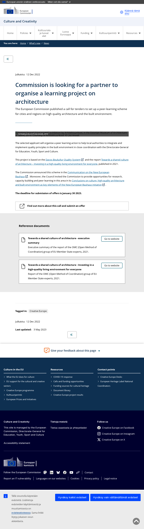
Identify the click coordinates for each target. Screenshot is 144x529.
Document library (61, 390)
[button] (121, 12)
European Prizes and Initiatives (21, 399)
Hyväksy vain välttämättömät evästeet (115, 497)
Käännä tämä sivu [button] (132, 12)
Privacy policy (91, 478)
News (46, 43)
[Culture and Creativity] (20, 10)
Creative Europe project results (68, 394)
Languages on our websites (51, 478)
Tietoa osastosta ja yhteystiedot (68, 427)
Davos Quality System (63, 159)
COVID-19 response (62, 376)
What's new (34, 43)
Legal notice (110, 478)
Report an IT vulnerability (17, 478)
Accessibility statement (17, 443)
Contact (89, 472)
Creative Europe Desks (111, 376)
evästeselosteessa (21, 512)
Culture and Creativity (17, 421)
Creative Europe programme (20, 390)
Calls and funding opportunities (68, 381)
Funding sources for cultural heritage (71, 385)
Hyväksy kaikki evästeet (72, 497)
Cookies (75, 478)
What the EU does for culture (20, 376)
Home (10, 33)
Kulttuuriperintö (14, 394)
